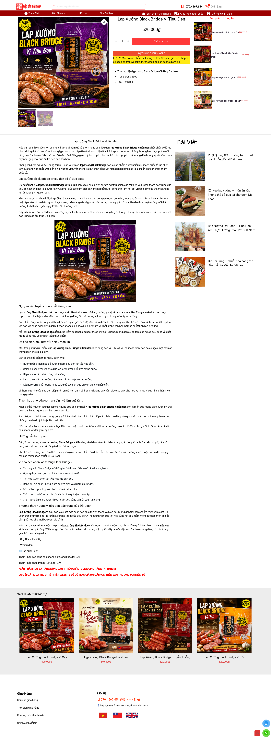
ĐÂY (78, 556)
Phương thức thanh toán (30, 715)
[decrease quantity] (116, 41)
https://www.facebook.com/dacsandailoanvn (124, 705)
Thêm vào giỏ (161, 41)
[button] (104, 22)
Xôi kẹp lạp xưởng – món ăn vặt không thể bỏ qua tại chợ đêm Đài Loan (230, 195)
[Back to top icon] (257, 733)
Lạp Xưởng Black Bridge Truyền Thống (165, 657)
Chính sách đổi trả (27, 722)
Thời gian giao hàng (28, 707)
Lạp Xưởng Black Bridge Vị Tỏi (225, 77)
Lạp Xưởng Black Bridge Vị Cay (225, 32)
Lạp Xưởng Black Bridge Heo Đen (226, 101)
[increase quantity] (128, 41)
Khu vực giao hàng (27, 700)
